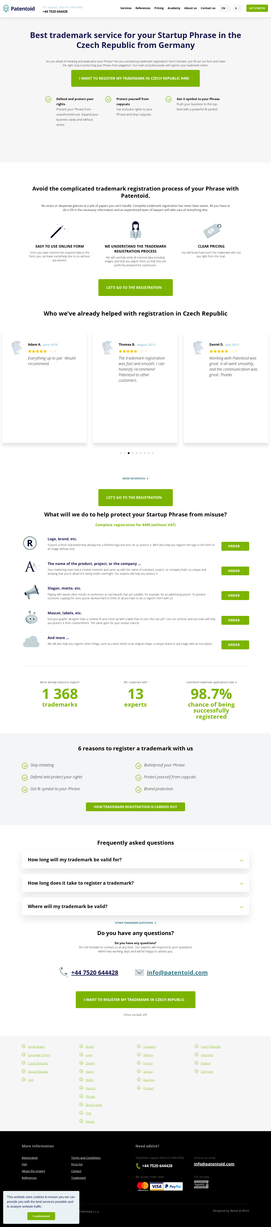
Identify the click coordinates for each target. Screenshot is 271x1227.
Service (148, 1071)
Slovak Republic (38, 1071)
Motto (90, 1080)
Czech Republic (38, 1063)
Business (149, 1080)
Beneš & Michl (239, 1211)
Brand (90, 1047)
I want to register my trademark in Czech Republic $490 (134, 78)
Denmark (207, 1071)
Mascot (90, 1088)
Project (148, 1063)
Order (234, 546)
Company (149, 1047)
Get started (257, 8)
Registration (30, 1158)
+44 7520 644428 (55, 11)
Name (90, 1071)
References (143, 8)
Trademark (78, 1178)
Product (148, 1088)
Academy (174, 8)
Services (126, 8)
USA (31, 1080)
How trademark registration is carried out (135, 806)
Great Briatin (36, 1047)
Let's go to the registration (134, 287)
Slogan (90, 1121)
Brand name (94, 1105)
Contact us (208, 8)
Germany (207, 1055)
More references (134, 478)
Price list (77, 1164)
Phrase (90, 1096)
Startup (148, 1055)
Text (88, 1113)
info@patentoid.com (177, 972)
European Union (39, 1055)
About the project (33, 1171)
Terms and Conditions (86, 1158)
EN (223, 8)
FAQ (24, 1164)
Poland (205, 1063)
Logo (89, 1055)
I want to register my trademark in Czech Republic (134, 999)
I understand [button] (41, 1216)
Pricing (159, 8)
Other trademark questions (134, 923)
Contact (76, 1171)
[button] (43, 1207)
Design (90, 1063)
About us (190, 8)
